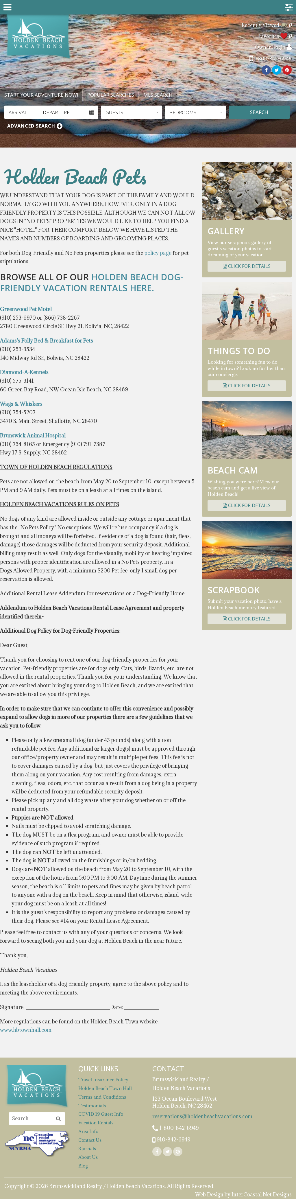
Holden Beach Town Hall (105, 1088)
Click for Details (249, 266)
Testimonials (92, 1105)
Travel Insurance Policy (103, 1079)
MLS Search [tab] (158, 94)
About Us (88, 1157)
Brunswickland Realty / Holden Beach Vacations (38, 36)
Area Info (88, 1131)
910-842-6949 (173, 1139)
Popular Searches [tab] (110, 94)
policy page (157, 253)
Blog (83, 1166)
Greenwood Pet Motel (26, 309)
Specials (87, 1148)
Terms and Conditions (102, 1097)
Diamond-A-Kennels (24, 372)
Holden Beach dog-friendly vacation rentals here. (91, 282)
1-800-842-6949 (272, 59)
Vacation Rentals (95, 1123)
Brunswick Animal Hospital (33, 435)
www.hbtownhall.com (25, 1030)
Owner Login (271, 47)
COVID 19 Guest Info (100, 1114)
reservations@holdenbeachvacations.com (185, 1116)
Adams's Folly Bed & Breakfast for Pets (46, 340)
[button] (131, 112)
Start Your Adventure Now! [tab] (41, 94)
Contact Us (89, 1140)
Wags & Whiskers (21, 404)
